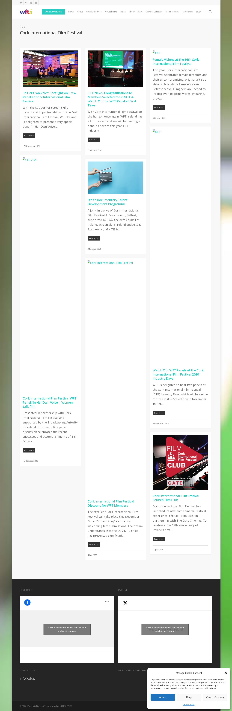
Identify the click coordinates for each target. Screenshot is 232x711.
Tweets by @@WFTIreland (165, 629)
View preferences (215, 697)
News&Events (111, 11)
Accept (163, 697)
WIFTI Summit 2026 (53, 11)
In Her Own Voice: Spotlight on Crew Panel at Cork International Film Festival (49, 97)
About (80, 11)
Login (198, 11)
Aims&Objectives (93, 11)
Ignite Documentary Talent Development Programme (108, 202)
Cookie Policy (189, 704)
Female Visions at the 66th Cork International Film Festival (176, 61)
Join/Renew (188, 11)
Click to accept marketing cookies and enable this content (67, 629)
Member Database (154, 11)
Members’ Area (172, 11)
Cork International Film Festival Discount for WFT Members (111, 503)
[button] (225, 672)
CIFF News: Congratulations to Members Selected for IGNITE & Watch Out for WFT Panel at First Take (112, 99)
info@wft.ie (27, 678)
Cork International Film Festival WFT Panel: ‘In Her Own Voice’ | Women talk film (49, 402)
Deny (189, 697)
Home (71, 11)
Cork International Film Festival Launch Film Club (176, 498)
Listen (123, 11)
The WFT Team (135, 11)
